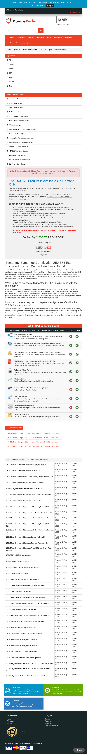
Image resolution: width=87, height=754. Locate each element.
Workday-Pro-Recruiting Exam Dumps (21, 142)
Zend (10, 86)
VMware (11, 82)
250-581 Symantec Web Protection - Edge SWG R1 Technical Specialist (29, 664)
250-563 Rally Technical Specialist (17, 573)
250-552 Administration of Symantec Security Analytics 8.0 (25, 537)
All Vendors (21, 37)
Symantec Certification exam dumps (27, 315)
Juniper (11, 64)
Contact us (48, 719)
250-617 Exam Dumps (33, 433)
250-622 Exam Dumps (52, 438)
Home (12, 37)
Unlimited (68, 37)
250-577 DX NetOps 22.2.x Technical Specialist (21, 652)
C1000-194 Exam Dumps (17, 164)
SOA (10, 73)
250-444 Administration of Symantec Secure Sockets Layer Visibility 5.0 (29, 495)
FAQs (49, 37)
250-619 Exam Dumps (52, 433)
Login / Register (26, 43)
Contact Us (13, 43)
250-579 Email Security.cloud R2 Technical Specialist (23, 658)
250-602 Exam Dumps (52, 442)
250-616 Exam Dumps (14, 433)
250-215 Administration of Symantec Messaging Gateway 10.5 (26, 464)
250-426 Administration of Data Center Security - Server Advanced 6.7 (29, 477)
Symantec (16, 50)
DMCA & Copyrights (51, 725)
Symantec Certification (30, 50)
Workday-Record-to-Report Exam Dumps (22, 129)
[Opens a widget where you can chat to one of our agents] (79, 750)
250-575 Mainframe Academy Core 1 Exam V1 (21, 639)
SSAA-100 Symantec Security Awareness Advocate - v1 (24, 489)
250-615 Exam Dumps (14, 442)
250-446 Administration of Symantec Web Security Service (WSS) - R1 (29, 507)
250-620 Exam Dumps (14, 438)
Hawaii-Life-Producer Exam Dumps (20, 99)
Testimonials (58, 37)
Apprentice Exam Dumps (16, 155)
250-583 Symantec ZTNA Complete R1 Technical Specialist (25, 676)
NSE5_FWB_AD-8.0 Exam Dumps (19, 160)
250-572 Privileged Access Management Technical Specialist (25, 621)
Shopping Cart (75, 12)
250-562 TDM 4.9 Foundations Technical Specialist (23, 567)
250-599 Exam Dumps (33, 442)
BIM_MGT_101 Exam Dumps (18, 146)
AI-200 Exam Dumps (15, 112)
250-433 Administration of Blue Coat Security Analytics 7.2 (25, 483)
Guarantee (40, 37)
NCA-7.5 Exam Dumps (16, 133)
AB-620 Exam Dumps (15, 107)
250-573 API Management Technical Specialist (21, 627)
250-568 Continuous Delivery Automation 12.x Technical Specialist (28, 603)
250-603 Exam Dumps (14, 446)
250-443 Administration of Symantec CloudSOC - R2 (23, 501)
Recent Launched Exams (15, 95)
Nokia (10, 69)
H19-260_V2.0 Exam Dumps (18, 151)
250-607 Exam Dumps (52, 446)
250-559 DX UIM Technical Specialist (18, 555)
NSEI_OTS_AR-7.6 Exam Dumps (19, 116)
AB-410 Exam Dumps (15, 103)
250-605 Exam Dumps (33, 446)
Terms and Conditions (43, 251)
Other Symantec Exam (14, 428)
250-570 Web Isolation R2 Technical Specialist (21, 609)
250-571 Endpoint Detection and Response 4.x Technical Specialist (28, 615)
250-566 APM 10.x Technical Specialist (19, 591)
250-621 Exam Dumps (33, 438)
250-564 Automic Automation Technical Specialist (22, 579)
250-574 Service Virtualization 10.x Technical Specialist (24, 633)
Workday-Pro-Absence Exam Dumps (20, 138)
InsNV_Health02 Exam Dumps (18, 120)
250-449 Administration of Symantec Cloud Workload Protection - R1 (29, 513)
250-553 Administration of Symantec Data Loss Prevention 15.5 (27, 543)
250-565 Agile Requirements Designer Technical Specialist (25, 585)
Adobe (10, 60)
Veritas (10, 77)
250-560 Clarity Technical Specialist (17, 561)
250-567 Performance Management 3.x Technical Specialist (25, 597)
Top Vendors (11, 56)
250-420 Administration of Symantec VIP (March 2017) (24, 471)
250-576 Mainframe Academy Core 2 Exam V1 (21, 646)
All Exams (31, 37)
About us (48, 721)
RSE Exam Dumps (14, 125)
